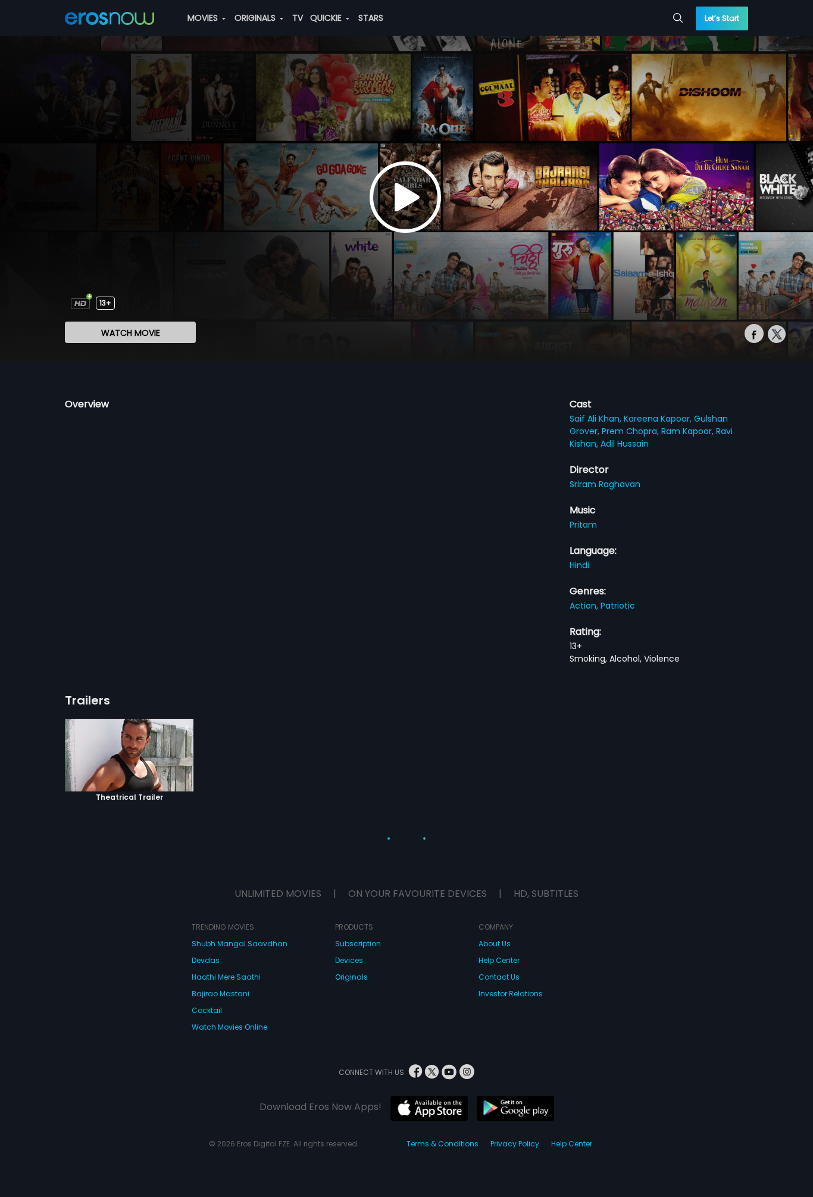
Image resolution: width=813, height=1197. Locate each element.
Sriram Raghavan (605, 484)
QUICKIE (327, 18)
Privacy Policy (514, 1144)
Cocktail (207, 1010)
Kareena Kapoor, (659, 419)
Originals (351, 977)
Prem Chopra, (631, 431)
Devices (349, 960)
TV (297, 18)
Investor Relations (511, 994)
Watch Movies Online (229, 1027)
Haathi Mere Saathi (226, 977)
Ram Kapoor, (688, 431)
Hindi (579, 565)
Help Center (499, 960)
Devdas (206, 960)
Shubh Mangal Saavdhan (239, 944)
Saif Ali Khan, (597, 419)
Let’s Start (722, 18)
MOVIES (203, 18)
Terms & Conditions (442, 1144)
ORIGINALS (256, 18)
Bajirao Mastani (220, 994)
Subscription (358, 944)
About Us (495, 944)
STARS (370, 18)
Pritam (583, 525)
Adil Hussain (625, 444)
